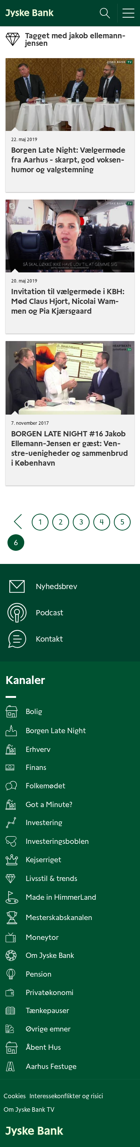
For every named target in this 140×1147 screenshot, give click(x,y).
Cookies (15, 1096)
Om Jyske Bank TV (29, 1110)
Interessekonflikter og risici (66, 1096)
